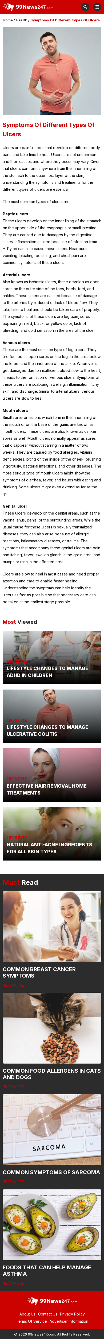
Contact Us (47, 1314)
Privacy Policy (72, 1314)
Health (21, 20)
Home (8, 20)
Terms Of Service (31, 1321)
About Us (27, 1314)
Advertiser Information (69, 1321)
